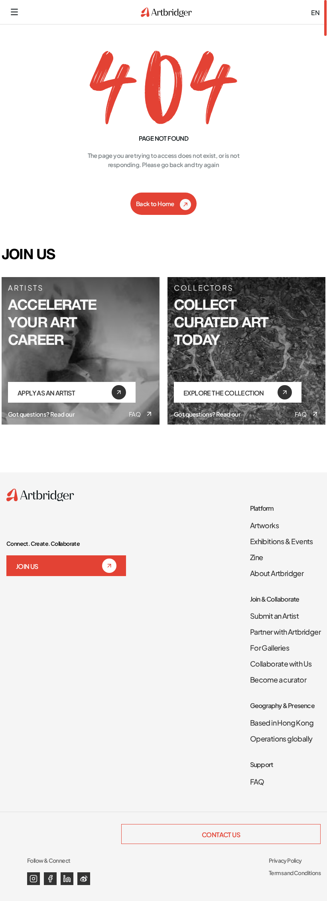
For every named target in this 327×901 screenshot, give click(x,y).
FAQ (134, 413)
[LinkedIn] (67, 878)
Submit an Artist (274, 615)
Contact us (221, 834)
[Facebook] (50, 878)
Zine (256, 556)
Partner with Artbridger (285, 631)
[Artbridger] (166, 12)
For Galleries (269, 647)
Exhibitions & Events (281, 540)
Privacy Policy (285, 860)
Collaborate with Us (281, 663)
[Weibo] (83, 878)
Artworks (264, 524)
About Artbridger (276, 572)
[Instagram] (33, 878)
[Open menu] (14, 12)
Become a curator (278, 679)
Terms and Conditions (295, 872)
